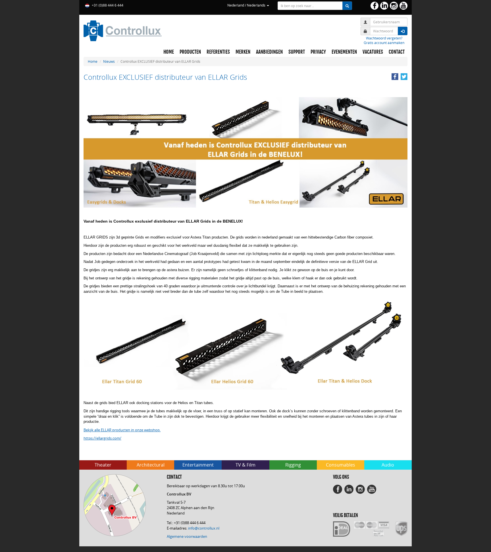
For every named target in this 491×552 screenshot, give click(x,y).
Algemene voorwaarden (187, 536)
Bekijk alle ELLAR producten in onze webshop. (122, 429)
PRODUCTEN (190, 52)
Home (92, 61)
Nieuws (109, 61)
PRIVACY (318, 52)
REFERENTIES (218, 52)
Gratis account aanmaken (384, 42)
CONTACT (397, 52)
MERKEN (243, 52)
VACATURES (373, 52)
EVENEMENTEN (344, 52)
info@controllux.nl (203, 528)
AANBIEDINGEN (269, 52)
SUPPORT (296, 52)
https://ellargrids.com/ (102, 438)
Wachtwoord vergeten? (384, 38)
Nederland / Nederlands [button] (246, 5)
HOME (168, 52)
